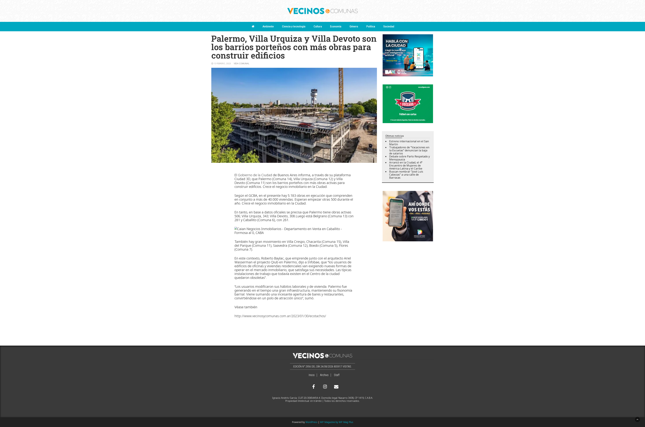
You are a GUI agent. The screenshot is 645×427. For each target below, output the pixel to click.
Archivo (324, 375)
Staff (336, 375)
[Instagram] (324, 386)
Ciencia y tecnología (293, 26)
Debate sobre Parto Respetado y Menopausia (409, 158)
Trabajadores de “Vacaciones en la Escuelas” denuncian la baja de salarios (409, 150)
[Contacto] (335, 387)
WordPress (311, 422)
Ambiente (268, 26)
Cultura (318, 26)
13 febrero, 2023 (222, 63)
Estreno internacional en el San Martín (409, 142)
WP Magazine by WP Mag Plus (336, 422)
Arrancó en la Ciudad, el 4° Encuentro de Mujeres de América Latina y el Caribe (405, 165)
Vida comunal (241, 63)
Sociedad (388, 26)
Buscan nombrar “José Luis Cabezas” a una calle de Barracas (406, 174)
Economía (335, 26)
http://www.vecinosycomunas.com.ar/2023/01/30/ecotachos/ (280, 316)
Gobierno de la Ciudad (255, 175)
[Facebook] (313, 386)
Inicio (312, 375)
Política (370, 26)
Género (354, 26)
